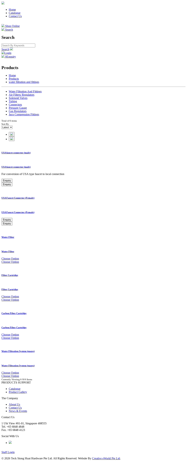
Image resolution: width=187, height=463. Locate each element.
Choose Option (10, 258)
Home (12, 9)
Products (14, 78)
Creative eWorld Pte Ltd (106, 458)
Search (5, 49)
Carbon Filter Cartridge (13, 313)
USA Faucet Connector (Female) (17, 198)
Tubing (13, 101)
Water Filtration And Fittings (25, 91)
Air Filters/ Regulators (21, 94)
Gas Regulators (17, 111)
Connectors (15, 104)
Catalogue (14, 12)
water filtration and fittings (24, 81)
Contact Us (15, 16)
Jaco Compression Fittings (24, 114)
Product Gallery (18, 392)
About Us (14, 404)
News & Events (18, 411)
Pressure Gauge (18, 107)
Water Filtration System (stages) (18, 351)
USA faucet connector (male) (15, 152)
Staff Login (8, 452)
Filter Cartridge (9, 275)
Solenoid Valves (18, 98)
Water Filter (7, 237)
